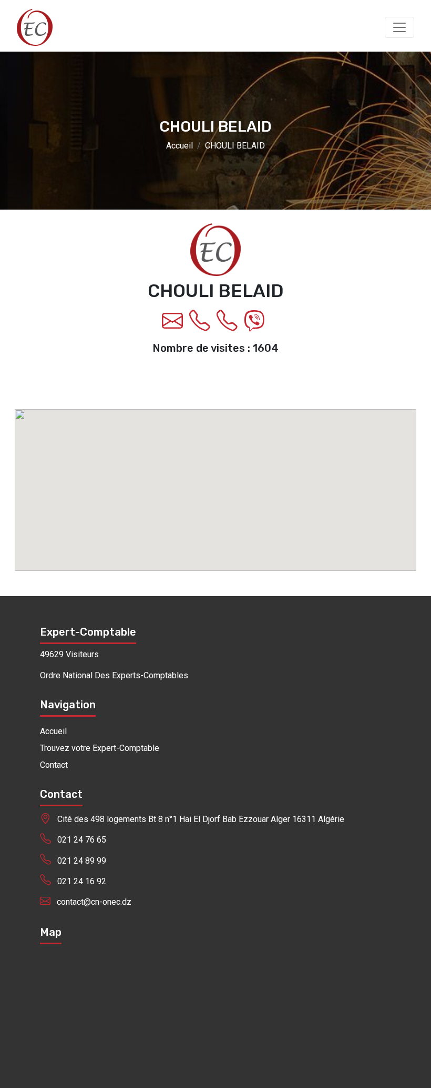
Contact (54, 765)
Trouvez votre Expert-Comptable (99, 748)
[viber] (256, 326)
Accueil (179, 146)
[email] (174, 326)
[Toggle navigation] (399, 27)
